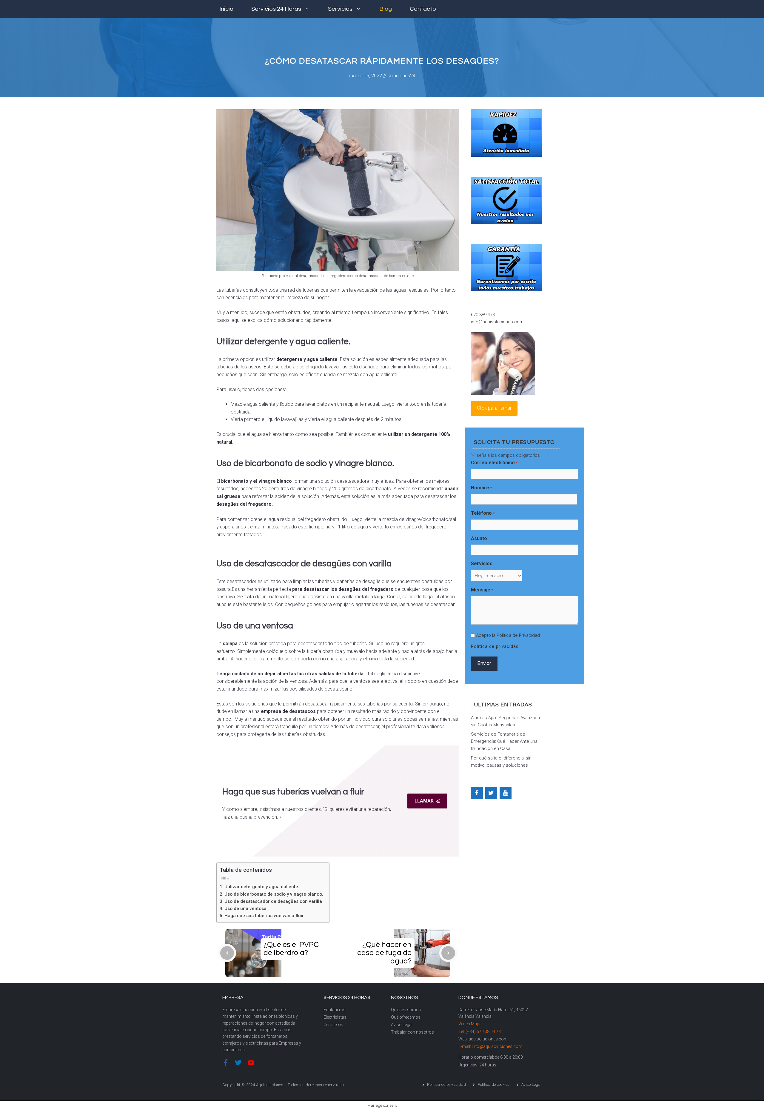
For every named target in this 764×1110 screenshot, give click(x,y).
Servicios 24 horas (276, 9)
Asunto (479, 538)
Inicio (226, 9)
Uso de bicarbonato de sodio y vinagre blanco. (273, 894)
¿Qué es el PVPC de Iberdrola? (291, 949)
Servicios (340, 9)
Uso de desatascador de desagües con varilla (273, 901)
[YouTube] (506, 793)
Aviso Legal (401, 1024)
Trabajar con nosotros (412, 1032)
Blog (385, 9)
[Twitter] (491, 793)
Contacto (423, 9)
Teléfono (483, 513)
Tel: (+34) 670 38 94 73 (479, 1031)
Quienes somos (406, 1009)
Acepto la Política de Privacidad (508, 635)
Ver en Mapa (470, 1023)
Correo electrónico (494, 462)
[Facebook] (477, 793)
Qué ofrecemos (405, 1017)
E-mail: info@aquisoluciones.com (490, 1046)
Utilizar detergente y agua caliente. (261, 886)
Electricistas (335, 1017)
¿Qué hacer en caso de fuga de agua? (384, 953)
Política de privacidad (495, 646)
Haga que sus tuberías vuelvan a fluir (264, 915)
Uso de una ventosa (245, 908)
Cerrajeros (333, 1024)
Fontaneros (335, 1009)
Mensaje (482, 590)
